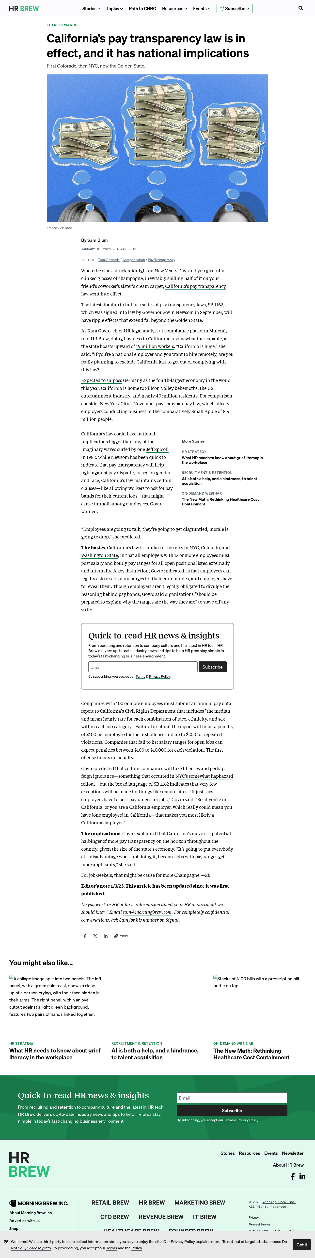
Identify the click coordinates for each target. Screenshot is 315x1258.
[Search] (301, 8)
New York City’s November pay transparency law (150, 403)
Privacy (254, 1217)
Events (200, 8)
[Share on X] (95, 936)
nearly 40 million (160, 395)
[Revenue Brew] (161, 1217)
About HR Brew (288, 1165)
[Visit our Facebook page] (292, 1176)
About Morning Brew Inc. (31, 1212)
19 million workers (155, 346)
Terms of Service (259, 1224)
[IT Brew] (205, 1217)
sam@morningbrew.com (147, 912)
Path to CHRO (142, 8)
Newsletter (293, 1153)
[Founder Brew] (191, 1231)
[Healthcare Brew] (131, 1231)
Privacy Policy (183, 1241)
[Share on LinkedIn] (105, 936)
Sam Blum (97, 240)
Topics (112, 8)
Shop (13, 1228)
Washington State (99, 555)
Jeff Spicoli (157, 449)
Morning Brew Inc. (279, 1202)
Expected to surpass (101, 380)
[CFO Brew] (114, 1217)
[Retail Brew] (110, 1202)
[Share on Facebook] (85, 936)
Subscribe (213, 667)
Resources (172, 8)
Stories (89, 8)
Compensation (134, 259)
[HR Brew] (152, 1202)
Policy (136, 1247)
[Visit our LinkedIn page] (302, 1176)
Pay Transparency (161, 259)
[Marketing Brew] (200, 1202)
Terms (111, 1247)
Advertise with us (24, 1220)
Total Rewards (109, 259)
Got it (302, 1244)
